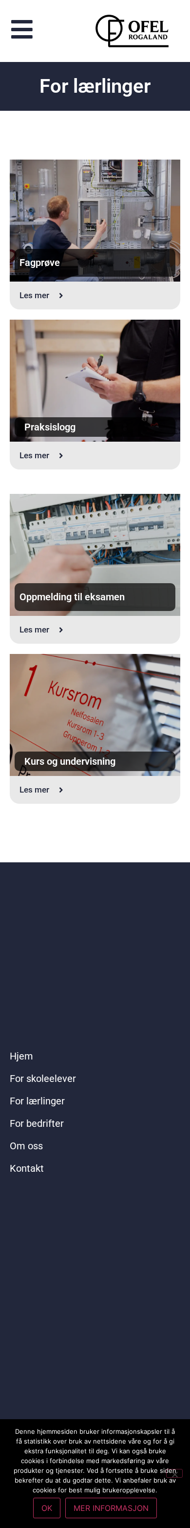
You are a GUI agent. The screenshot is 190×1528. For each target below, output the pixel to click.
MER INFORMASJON (111, 1508)
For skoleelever (43, 1078)
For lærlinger (37, 1101)
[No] (174, 1473)
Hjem (21, 1056)
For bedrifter (37, 1123)
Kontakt (27, 1168)
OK (46, 1508)
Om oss (26, 1146)
